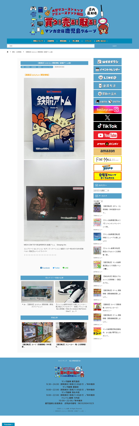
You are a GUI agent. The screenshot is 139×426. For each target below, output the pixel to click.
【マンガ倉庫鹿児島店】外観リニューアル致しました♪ (112, 237)
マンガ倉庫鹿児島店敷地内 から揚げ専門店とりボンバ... (112, 332)
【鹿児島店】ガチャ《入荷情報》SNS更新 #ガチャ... (112, 209)
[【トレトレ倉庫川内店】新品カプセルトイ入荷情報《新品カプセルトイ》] (97, 250)
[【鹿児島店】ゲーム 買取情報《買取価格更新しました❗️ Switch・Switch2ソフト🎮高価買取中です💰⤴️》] (97, 292)
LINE (66, 268)
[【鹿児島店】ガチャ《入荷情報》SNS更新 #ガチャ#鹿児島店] (97, 208)
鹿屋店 (39, 67)
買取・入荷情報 (26, 67)
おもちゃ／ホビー (47, 67)
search (115, 46)
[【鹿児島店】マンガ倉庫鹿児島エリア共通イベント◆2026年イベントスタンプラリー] (97, 264)
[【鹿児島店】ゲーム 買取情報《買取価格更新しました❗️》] (97, 317)
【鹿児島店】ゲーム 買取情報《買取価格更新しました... (112, 294)
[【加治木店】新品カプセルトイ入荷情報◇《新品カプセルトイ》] (97, 278)
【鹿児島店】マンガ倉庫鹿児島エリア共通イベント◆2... (112, 265)
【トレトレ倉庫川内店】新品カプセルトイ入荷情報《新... (112, 251)
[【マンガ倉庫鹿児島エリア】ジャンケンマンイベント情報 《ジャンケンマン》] (97, 222)
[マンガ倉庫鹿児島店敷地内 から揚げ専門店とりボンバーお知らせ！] (97, 331)
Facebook (46, 268)
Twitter (57, 268)
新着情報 (34, 67)
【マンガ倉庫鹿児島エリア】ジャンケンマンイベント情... (112, 223)
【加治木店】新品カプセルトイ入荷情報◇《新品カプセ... (112, 279)
